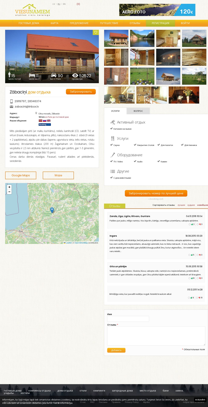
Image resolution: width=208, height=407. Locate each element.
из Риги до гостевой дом (57, 117)
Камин (163, 161)
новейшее (202, 205)
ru (59, 4)
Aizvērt (201, 399)
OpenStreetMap (81, 242)
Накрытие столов (145, 145)
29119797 (20, 101)
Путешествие (109, 23)
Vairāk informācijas (63, 402)
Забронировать (81, 91)
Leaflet (68, 242)
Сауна (116, 145)
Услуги (115, 111)
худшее (191, 205)
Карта (54, 23)
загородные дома (122, 390)
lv (54, 4)
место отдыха (148, 390)
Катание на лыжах (122, 128)
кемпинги (99, 390)
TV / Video (118, 161)
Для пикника (190, 145)
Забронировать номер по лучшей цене (156, 193)
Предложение (79, 23)
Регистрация (160, 23)
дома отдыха (65, 390)
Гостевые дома (29, 23)
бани (166, 390)
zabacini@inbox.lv (27, 106)
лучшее (181, 205)
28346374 (34, 101)
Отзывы (135, 23)
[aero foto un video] (157, 10)
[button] (52, 210)
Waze (58, 175)
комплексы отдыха (39, 390)
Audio (140, 161)
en (64, 4)
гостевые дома (12, 390)
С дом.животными (122, 177)
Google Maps (21, 175)
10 (202, 297)
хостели (25, 393)
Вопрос (138, 111)
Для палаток (166, 145)
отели (83, 390)
